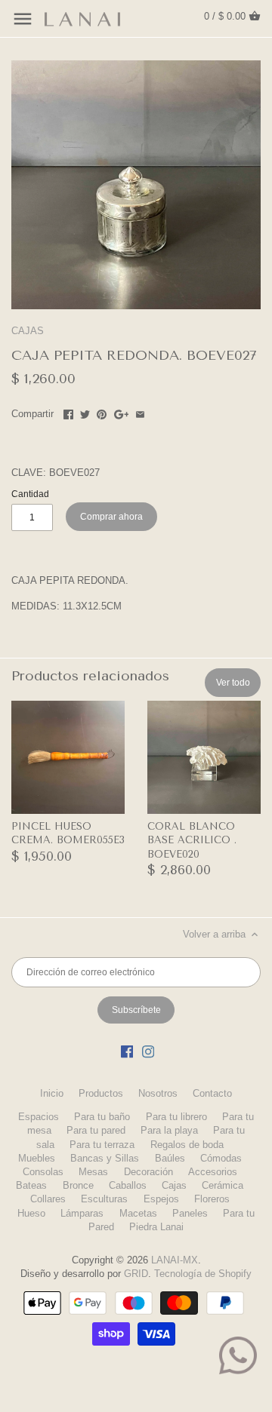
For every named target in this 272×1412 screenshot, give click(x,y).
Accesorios (212, 1171)
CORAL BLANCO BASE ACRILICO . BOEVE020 (191, 840)
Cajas (174, 1185)
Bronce (78, 1185)
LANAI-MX (174, 1260)
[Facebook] (127, 1051)
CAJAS (27, 330)
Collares (48, 1199)
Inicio (51, 1093)
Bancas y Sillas (104, 1158)
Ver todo (233, 682)
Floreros (212, 1199)
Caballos (128, 1185)
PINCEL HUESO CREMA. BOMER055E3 (68, 833)
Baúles (170, 1158)
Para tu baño (102, 1116)
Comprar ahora (111, 516)
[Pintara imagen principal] (102, 412)
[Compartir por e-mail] (140, 412)
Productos (101, 1093)
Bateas (31, 1185)
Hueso (31, 1213)
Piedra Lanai (156, 1226)
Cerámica (222, 1185)
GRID (136, 1273)
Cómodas (221, 1158)
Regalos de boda (187, 1144)
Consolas (43, 1171)
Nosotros (158, 1093)
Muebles (36, 1158)
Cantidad (30, 494)
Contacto (212, 1093)
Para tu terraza (102, 1144)
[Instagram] (148, 1051)
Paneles (190, 1213)
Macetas (138, 1213)
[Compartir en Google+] (121, 412)
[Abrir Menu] (22, 19)
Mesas (93, 1171)
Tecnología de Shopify (203, 1273)
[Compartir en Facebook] (68, 412)
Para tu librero (176, 1116)
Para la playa (169, 1130)
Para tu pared (95, 1130)
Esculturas (104, 1199)
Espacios (38, 1116)
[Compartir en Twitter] (85, 412)
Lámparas (82, 1213)
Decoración (148, 1171)
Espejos (161, 1199)
